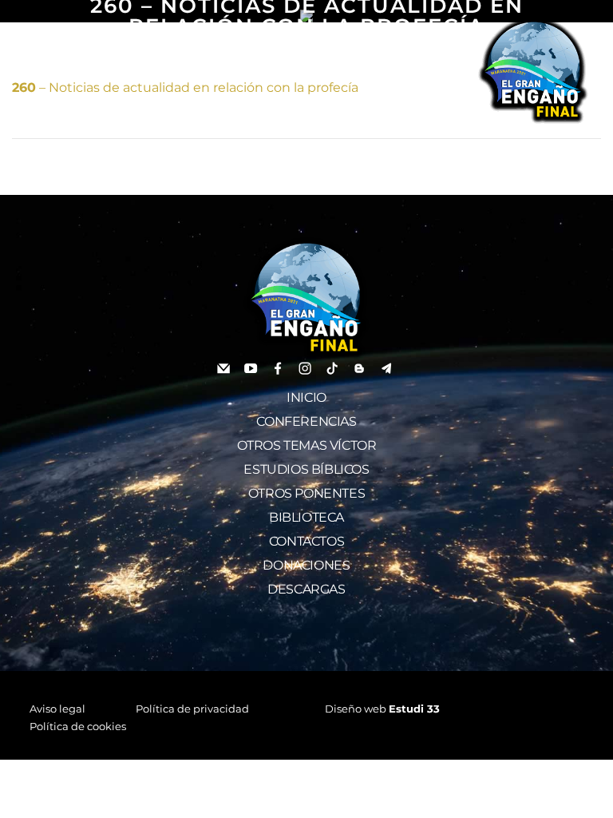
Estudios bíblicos (306, 469)
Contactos (306, 541)
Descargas (306, 589)
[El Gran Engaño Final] (533, 70)
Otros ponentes (306, 493)
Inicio (306, 397)
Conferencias (306, 421)
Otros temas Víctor (307, 445)
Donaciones (306, 565)
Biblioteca (306, 517)
